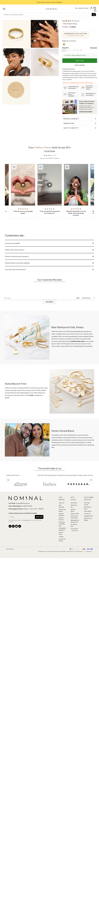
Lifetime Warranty (61, 540)
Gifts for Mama (73, 536)
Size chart (93, 47)
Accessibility (89, 577)
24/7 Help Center (86, 529)
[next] (91, 506)
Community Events (62, 566)
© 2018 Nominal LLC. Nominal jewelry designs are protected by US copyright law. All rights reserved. (60, 577)
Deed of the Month (62, 536)
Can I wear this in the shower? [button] (15, 269)
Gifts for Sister (75, 539)
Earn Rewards (61, 532)
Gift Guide (74, 528)
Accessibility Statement (62, 555)
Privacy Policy (26, 546)
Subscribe (39, 542)
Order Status (87, 537)
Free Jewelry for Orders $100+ (49, 2)
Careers (61, 562)
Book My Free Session (88, 545)
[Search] (94, 15)
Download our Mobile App (62, 549)
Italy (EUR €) (9, 575)
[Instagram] (13, 552)
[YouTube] (16, 552)
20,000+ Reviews (61, 544)
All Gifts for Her (74, 532)
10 (81, 50)
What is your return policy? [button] (14, 250)
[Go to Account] (91, 8)
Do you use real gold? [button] (12, 243)
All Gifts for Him (74, 551)
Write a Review (88, 300)
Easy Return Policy (87, 534)
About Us (61, 528)
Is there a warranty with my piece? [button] (17, 256)
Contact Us (87, 539)
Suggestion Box (88, 542)
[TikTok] (19, 552)
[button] (70, 21)
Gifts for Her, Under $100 (74, 542)
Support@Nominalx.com (23, 529)
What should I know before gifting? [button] (17, 263)
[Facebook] (10, 552)
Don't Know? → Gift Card (74, 555)
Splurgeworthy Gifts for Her (75, 547)
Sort (78, 306)
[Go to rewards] (94, 7)
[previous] (8, 506)
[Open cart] (95, 10)
